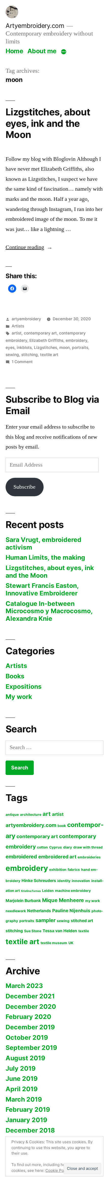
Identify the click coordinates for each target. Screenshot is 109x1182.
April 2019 (22, 1089)
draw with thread (88, 847)
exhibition (57, 870)
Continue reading (29, 247)
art (47, 813)
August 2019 (25, 1058)
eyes (10, 347)
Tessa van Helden (60, 930)
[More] (64, 52)
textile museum (54, 943)
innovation (81, 881)
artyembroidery (26, 318)
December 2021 (30, 996)
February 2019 (28, 1109)
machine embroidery (73, 891)
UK (71, 943)
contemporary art (40, 333)
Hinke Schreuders (39, 880)
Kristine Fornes (31, 891)
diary (67, 847)
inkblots (24, 347)
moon (64, 347)
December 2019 (30, 1027)
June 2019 (22, 1078)
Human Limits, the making (45, 557)
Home (14, 51)
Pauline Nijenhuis (71, 910)
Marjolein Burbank (23, 900)
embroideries (89, 857)
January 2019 (26, 1120)
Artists (18, 326)
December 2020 (31, 1006)
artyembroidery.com (31, 825)
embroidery (76, 340)
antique (12, 815)
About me (42, 51)
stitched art (82, 920)
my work (92, 901)
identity (63, 881)
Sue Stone (32, 931)
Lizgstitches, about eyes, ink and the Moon (48, 123)
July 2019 (20, 1068)
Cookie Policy (57, 1170)
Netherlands (39, 910)
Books (15, 676)
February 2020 (28, 1016)
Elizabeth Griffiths (46, 340)
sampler (45, 920)
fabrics (74, 870)
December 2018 (30, 1130)
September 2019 (31, 1047)
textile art (49, 354)
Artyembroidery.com (35, 25)
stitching (29, 354)
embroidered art (57, 857)
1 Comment (22, 361)
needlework (16, 911)
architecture (30, 815)
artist (17, 333)
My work (19, 696)
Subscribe (24, 486)
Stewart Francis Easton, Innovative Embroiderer (42, 589)
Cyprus (55, 847)
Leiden (48, 891)
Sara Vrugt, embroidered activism (43, 543)
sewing (12, 354)
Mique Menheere (63, 900)
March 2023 (24, 986)
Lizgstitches (45, 347)
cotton (42, 847)
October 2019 (27, 1037)
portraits (80, 347)
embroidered (21, 856)
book (62, 826)
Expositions (24, 686)
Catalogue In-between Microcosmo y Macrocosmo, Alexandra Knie (49, 611)
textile (83, 931)
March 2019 (24, 1099)
